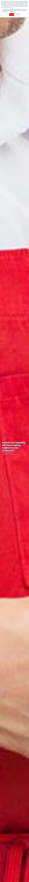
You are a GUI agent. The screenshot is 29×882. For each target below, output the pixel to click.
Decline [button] (17, 14)
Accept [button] (11, 14)
